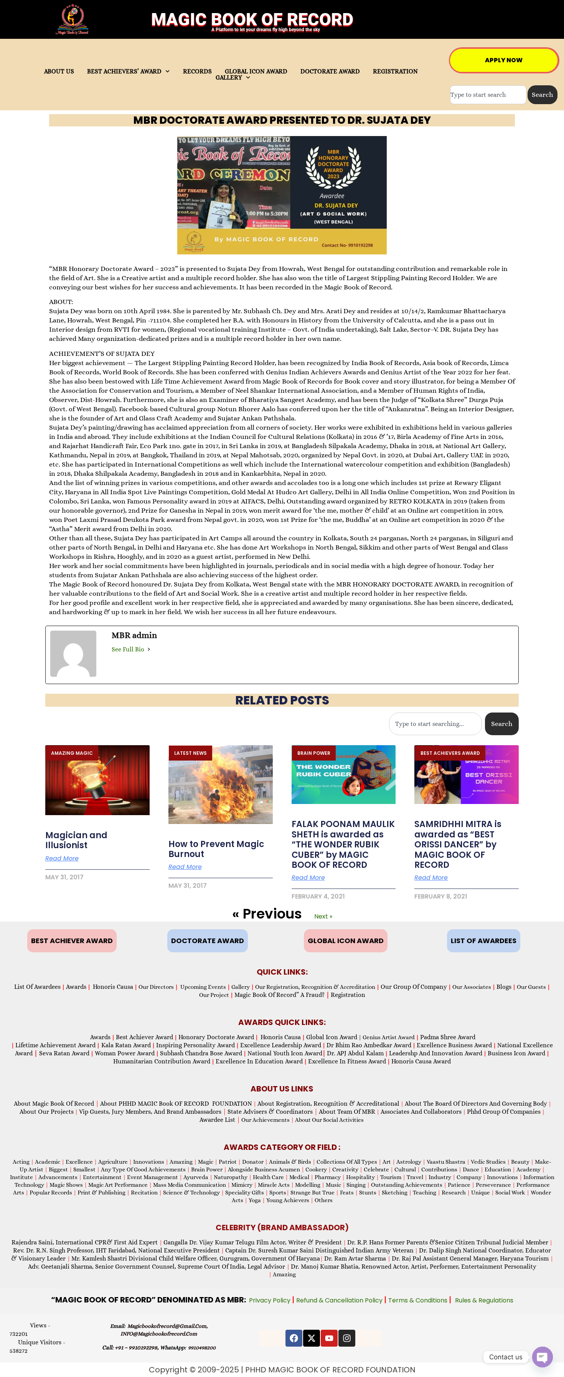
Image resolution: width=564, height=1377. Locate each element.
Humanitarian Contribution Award (161, 1061)
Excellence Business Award (454, 1045)
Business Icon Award (516, 1053)
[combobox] (488, 94)
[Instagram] (346, 1338)
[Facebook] (293, 1338)
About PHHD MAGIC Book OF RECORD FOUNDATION (176, 1103)
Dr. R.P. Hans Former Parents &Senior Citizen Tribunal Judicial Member (447, 1242)
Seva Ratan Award (63, 1053)
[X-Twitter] (311, 1338)
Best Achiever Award (144, 1037)
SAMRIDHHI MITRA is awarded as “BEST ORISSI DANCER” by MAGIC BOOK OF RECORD (457, 844)
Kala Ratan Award (125, 1045)
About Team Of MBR (347, 1111)
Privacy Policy (270, 1300)
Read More (62, 858)
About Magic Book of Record (56, 1103)
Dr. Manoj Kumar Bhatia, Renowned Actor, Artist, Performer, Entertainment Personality (413, 1266)
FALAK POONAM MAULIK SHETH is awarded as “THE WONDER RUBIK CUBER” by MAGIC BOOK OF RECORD (343, 844)
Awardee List (220, 1119)
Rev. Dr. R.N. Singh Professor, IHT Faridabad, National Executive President (116, 1250)
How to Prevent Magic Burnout (216, 849)
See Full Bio (128, 649)
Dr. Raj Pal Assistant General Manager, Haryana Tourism (471, 1258)
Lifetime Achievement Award (55, 1045)
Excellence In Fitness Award (347, 1061)
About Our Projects (47, 1111)
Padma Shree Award (447, 1037)
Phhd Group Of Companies (504, 1111)
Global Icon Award (331, 1037)
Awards (76, 986)
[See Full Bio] (148, 649)
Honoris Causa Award (421, 1061)
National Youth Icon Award (286, 1053)
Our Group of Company (414, 986)
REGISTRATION (395, 71)
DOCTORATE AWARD (330, 71)
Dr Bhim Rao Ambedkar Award (369, 1045)
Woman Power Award (125, 1053)
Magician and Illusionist (76, 840)
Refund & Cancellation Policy (340, 1300)
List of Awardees (37, 986)
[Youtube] (329, 1338)
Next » (323, 916)
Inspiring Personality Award (195, 1045)
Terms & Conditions (418, 1300)
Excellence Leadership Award (280, 1045)
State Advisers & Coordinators (273, 1111)
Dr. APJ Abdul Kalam (355, 1053)
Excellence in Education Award (259, 1061)
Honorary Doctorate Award (216, 1037)
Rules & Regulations (484, 1300)
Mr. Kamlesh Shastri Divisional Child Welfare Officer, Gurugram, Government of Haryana (195, 1258)
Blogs (503, 986)
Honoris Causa (113, 986)
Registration (348, 994)
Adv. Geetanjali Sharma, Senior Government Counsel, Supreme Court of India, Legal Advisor (157, 1266)
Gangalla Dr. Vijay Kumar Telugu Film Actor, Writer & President (252, 1242)
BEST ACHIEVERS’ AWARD (124, 71)
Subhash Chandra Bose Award (201, 1053)
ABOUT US (59, 71)
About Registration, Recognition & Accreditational (328, 1103)
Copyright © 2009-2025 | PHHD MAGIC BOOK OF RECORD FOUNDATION (282, 1369)
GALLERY (229, 78)
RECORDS (197, 71)
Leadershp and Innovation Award (435, 1053)
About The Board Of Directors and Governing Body (476, 1103)
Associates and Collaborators (421, 1111)
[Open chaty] (542, 1357)
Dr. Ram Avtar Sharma (355, 1258)
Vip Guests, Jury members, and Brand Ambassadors (152, 1111)
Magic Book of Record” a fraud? (282, 994)
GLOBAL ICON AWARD (256, 71)
